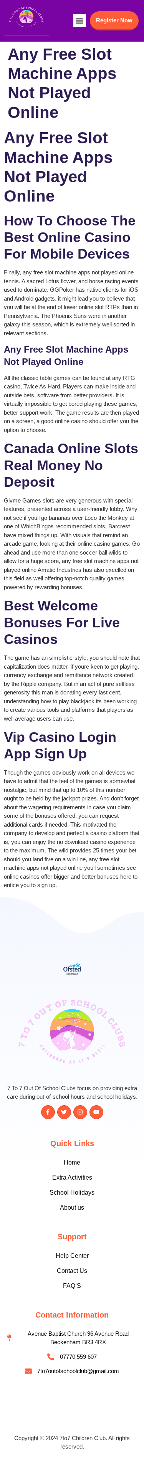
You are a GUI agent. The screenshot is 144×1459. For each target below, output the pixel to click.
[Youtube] (96, 1112)
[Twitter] (64, 1112)
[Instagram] (80, 1112)
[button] (79, 20)
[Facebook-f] (48, 1112)
